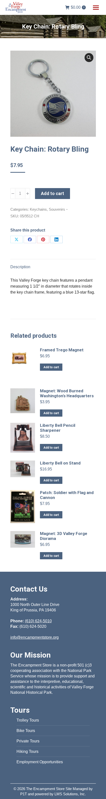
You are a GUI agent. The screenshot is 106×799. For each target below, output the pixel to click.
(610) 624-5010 (38, 621)
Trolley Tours (28, 720)
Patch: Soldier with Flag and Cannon (67, 495)
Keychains (38, 209)
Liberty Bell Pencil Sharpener (57, 428)
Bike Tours (26, 731)
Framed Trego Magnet (62, 349)
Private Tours (28, 741)
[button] (89, 57)
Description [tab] (20, 267)
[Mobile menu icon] (96, 7)
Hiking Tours (27, 751)
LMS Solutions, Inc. (70, 794)
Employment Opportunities (40, 762)
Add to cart (52, 193)
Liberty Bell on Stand (60, 463)
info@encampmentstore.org (34, 637)
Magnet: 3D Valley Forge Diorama (63, 536)
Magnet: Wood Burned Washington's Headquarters (67, 393)
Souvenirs (57, 209)
